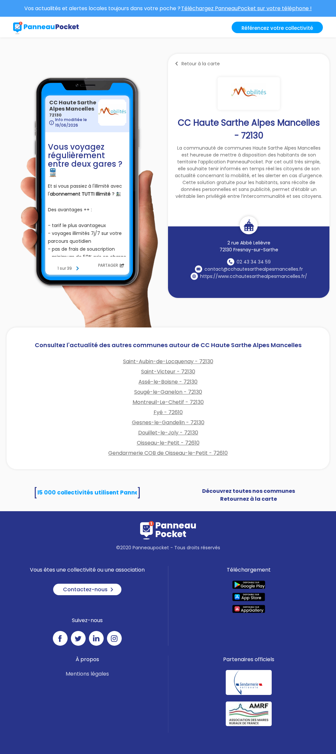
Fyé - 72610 (168, 412)
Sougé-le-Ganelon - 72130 (168, 392)
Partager (108, 265)
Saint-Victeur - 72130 (168, 371)
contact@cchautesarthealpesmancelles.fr (253, 269)
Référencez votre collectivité (277, 28)
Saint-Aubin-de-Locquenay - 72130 (168, 361)
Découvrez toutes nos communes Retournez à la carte (248, 495)
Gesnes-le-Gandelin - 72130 (168, 422)
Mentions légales (87, 674)
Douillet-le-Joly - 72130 (168, 432)
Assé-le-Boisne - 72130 (168, 382)
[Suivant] (77, 268)
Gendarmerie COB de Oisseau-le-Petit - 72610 (168, 453)
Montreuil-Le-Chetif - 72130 (168, 402)
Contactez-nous (85, 589)
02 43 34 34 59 (254, 262)
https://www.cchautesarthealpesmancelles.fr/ (253, 276)
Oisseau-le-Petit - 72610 (168, 443)
